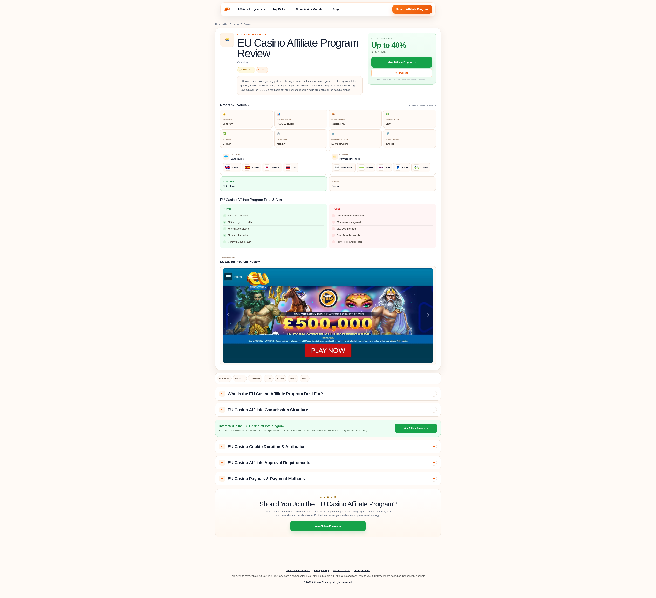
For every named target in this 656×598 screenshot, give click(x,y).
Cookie (268, 378)
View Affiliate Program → (402, 62)
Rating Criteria (362, 570)
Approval (280, 378)
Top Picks (278, 9)
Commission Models (309, 9)
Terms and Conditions (298, 570)
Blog (336, 9)
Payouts (293, 378)
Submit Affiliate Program (412, 9)
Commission (255, 378)
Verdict (305, 378)
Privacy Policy (321, 570)
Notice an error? (341, 570)
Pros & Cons (224, 378)
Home (218, 24)
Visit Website (401, 73)
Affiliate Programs (250, 9)
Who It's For (240, 378)
